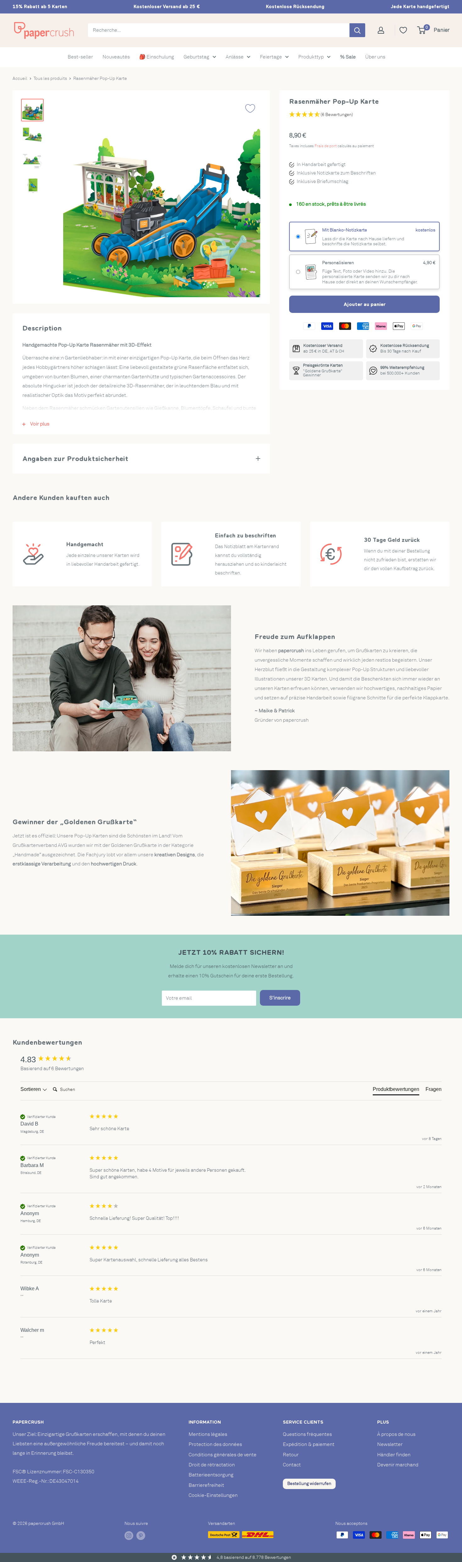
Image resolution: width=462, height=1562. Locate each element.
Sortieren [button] (31, 1089)
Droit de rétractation (212, 1465)
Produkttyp (311, 57)
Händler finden (393, 1455)
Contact (292, 1465)
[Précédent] (74, 198)
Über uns (375, 57)
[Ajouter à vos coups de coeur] (250, 108)
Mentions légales (208, 1434)
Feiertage (271, 57)
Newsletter (390, 1444)
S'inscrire (280, 998)
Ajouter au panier (365, 304)
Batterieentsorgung (211, 1475)
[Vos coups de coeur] (403, 30)
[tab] (396, 1090)
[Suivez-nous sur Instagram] (128, 1535)
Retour (291, 1455)
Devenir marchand (397, 1465)
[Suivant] (249, 198)
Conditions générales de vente (222, 1455)
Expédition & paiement (308, 1444)
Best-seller (80, 57)
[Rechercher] (357, 30)
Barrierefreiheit (206, 1485)
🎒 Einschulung (156, 57)
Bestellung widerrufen (309, 1483)
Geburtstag (196, 57)
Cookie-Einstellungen (213, 1495)
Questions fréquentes (307, 1434)
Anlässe (235, 57)
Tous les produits (50, 78)
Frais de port (326, 146)
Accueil (20, 78)
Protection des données (215, 1444)
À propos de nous (396, 1434)
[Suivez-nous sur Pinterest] (140, 1535)
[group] (53, 1059)
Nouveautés (116, 57)
